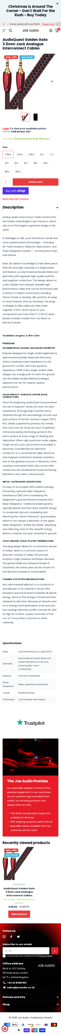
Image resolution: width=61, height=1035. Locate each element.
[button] (3, 24)
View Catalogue (4, 30)
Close (57, 3)
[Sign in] (50, 30)
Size (5, 147)
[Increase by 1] (10, 179)
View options (19, 914)
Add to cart (36, 182)
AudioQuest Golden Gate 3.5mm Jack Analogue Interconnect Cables (19, 892)
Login (6, 128)
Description (13, 207)
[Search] (10, 30)
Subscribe (54, 951)
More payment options (16, 198)
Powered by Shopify (41, 1017)
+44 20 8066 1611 (16, 982)
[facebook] (11, 936)
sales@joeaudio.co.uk (21, 987)
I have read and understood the (29, 956)
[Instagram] (4, 936)
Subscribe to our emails (17, 944)
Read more (48, 24)
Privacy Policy (45, 956)
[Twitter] (18, 937)
